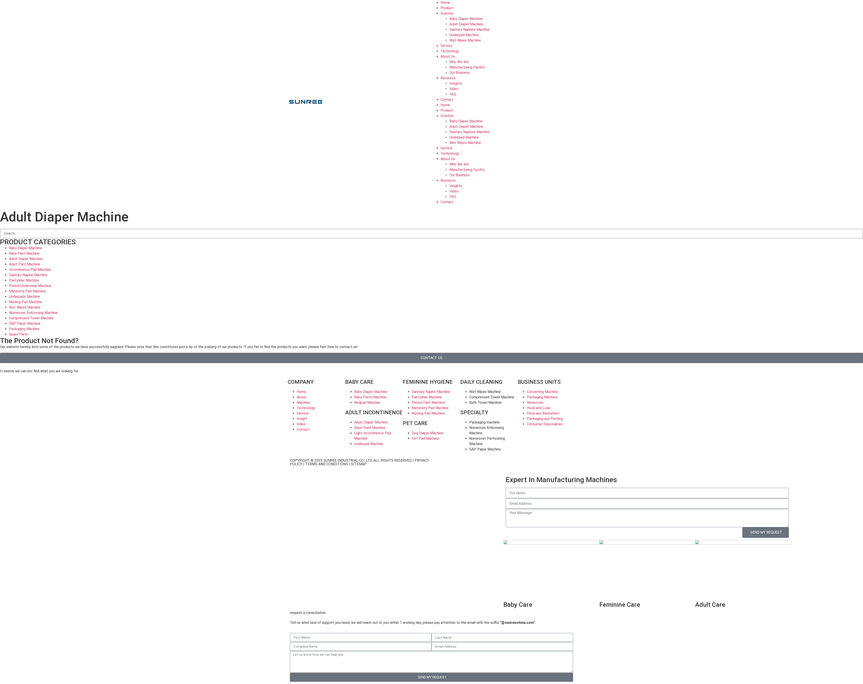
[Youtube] (451, 464)
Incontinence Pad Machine (30, 269)
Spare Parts (18, 334)
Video (453, 89)
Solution (447, 13)
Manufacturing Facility (467, 67)
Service (446, 46)
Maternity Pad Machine (27, 291)
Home (445, 2)
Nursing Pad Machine (25, 302)
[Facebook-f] (439, 464)
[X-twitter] (488, 464)
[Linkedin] (475, 464)
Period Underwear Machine (30, 286)
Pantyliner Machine (24, 280)
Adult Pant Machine (24, 264)
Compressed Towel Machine (31, 318)
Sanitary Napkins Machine (469, 29)
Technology (449, 51)
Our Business (459, 73)
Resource (448, 78)
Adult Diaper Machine (466, 24)
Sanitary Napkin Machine (28, 275)
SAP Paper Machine (24, 323)
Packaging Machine (24, 329)
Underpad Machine (464, 35)
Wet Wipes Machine (465, 40)
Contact (447, 99)
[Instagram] (463, 464)
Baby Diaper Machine (466, 19)
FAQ (452, 94)
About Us (447, 56)
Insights (455, 83)
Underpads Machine (24, 296)
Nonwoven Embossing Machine (33, 313)
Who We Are (459, 62)
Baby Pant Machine (24, 253)
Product (447, 8)
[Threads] (500, 464)
